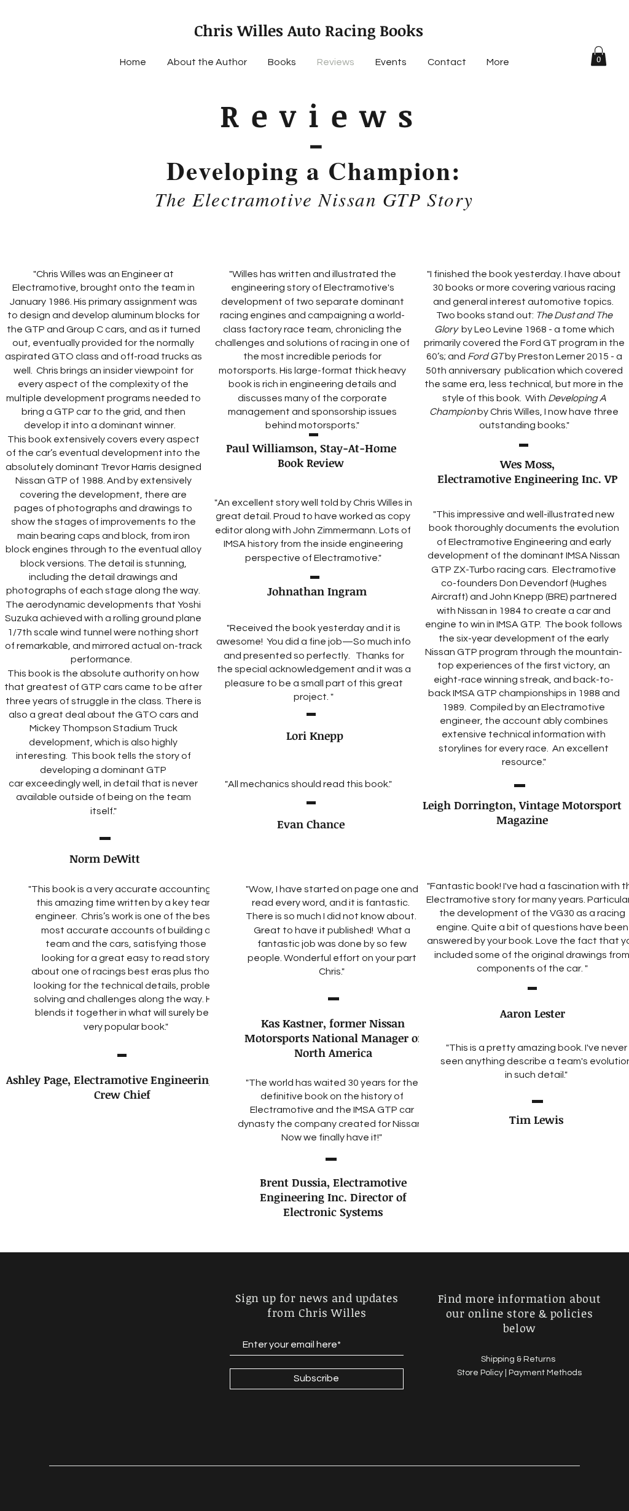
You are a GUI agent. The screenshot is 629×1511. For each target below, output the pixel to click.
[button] (598, 56)
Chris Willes (378, 503)
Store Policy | (483, 1372)
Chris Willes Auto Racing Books (308, 30)
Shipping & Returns (519, 1359)
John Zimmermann (334, 530)
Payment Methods (545, 1372)
